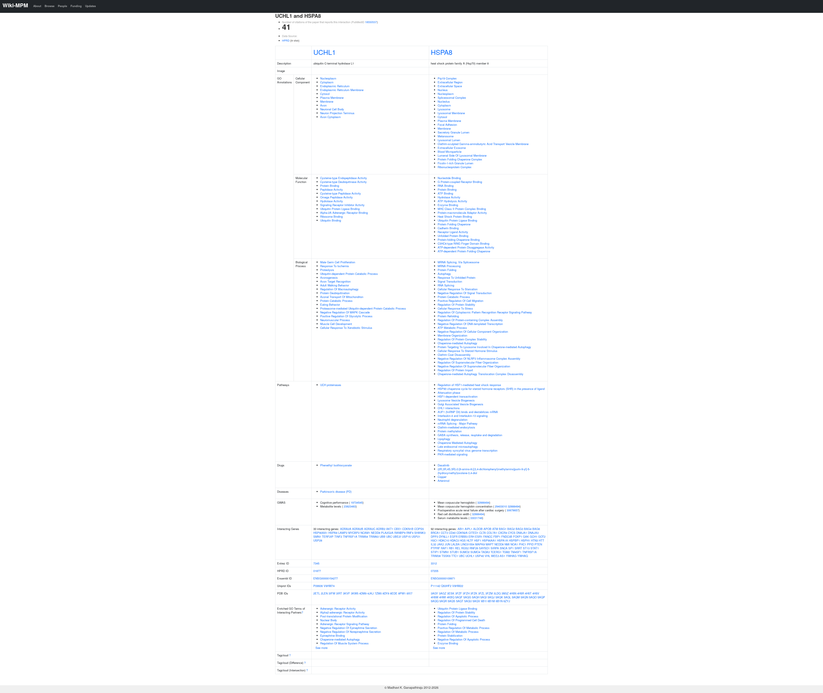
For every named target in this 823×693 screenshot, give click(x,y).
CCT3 (444, 533)
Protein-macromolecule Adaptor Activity (462, 213)
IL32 (433, 544)
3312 (434, 563)
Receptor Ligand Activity (453, 232)
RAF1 (444, 548)
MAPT (490, 544)
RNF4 (409, 533)
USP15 (406, 536)
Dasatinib (443, 465)
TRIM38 (436, 556)
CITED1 (473, 533)
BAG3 (519, 529)
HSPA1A (502, 540)
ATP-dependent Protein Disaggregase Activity (466, 247)
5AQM (516, 597)
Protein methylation (450, 431)
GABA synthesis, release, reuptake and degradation (470, 435)
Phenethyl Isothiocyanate (336, 465)
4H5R (520, 593)
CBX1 (397, 529)
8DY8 (386, 593)
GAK (526, 536)
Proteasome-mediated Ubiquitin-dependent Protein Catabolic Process (363, 308)
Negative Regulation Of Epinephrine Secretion (348, 628)
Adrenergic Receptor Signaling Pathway (344, 624)
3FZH (466, 593)
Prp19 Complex (447, 78)
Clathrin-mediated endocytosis (456, 427)
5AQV (476, 601)
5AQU (468, 601)
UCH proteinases (330, 385)
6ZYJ (506, 601)
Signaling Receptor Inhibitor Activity (342, 205)
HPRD (286, 40)
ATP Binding (445, 193)
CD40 (452, 533)
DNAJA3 (533, 533)
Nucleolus (444, 101)
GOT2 (541, 536)
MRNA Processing (449, 266)
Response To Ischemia (334, 266)
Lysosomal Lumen (449, 140)
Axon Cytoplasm (330, 117)
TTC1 (454, 556)
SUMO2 (465, 552)
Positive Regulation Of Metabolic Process (464, 628)
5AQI (483, 597)
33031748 (476, 518)
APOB (487, 529)
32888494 (483, 502)
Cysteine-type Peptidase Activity (340, 193)
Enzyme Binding (448, 205)
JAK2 (440, 544)
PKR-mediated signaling (452, 454)
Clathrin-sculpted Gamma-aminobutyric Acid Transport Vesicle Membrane (483, 144)
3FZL (481, 593)
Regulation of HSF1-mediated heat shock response (469, 385)
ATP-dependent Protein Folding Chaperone (464, 251)
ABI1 (461, 529)
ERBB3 (463, 536)
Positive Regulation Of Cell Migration (460, 301)
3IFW (332, 593)
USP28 (317, 540)
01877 (317, 571)
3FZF (458, 593)
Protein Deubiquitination (335, 293)
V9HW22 (457, 586)
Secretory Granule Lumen (453, 132)
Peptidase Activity (331, 189)
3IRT (339, 593)
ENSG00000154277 (325, 578)
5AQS (451, 601)
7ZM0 (378, 593)
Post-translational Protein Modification (343, 616)
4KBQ (450, 597)
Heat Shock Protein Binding (455, 216)
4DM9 (362, 593)
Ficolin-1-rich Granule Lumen (455, 163)
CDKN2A (462, 533)
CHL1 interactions (449, 408)
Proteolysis (327, 270)
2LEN (324, 593)
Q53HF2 (446, 586)
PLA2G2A (387, 533)
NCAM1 (365, 533)
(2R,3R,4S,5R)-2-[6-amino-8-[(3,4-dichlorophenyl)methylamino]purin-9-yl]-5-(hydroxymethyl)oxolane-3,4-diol (484, 471)
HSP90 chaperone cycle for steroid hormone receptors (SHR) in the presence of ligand (491, 389)
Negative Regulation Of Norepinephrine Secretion (350, 632)
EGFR (454, 536)
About (37, 6)
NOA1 (514, 544)
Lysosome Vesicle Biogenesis (456, 400)
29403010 (501, 506)
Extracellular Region (450, 82)
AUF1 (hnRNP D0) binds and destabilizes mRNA (468, 412)
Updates (90, 6)
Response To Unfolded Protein (456, 277)
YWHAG (511, 556)
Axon (323, 105)
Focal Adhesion (447, 125)
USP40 (479, 556)
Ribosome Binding (331, 216)
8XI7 (409, 593)
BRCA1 (435, 533)
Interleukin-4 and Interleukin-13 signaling (463, 416)
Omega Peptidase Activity (336, 197)
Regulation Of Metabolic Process (458, 632)
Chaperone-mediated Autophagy (457, 343)
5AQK (499, 597)
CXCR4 (502, 533)
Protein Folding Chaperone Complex (460, 159)
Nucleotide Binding (449, 178)
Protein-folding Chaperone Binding (459, 240)
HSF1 (477, 540)
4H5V (535, 593)
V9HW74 (329, 586)
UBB (382, 536)
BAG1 (502, 529)
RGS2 (465, 548)
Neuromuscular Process (335, 320)
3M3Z (505, 593)
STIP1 (435, 552)
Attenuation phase (449, 393)
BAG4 (528, 529)
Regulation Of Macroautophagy (339, 289)
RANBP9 (399, 533)
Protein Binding (329, 186)
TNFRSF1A (350, 536)
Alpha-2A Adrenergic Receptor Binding (344, 213)
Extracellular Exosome (452, 148)
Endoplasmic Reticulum (335, 86)
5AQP (541, 597)
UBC (389, 536)
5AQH (475, 597)
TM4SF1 (516, 552)
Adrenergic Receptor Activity (338, 608)
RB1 (451, 548)
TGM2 (506, 552)
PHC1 (522, 544)
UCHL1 (324, 52)
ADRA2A (345, 529)
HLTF (470, 540)
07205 (434, 571)
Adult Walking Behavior (334, 285)
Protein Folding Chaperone (454, 224)
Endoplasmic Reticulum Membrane (341, 90)
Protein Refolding (448, 316)
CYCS (511, 533)
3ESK (450, 593)
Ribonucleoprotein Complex (455, 167)
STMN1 (444, 552)
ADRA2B (357, 529)
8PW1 (402, 593)
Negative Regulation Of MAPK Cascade (345, 312)
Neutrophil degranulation (452, 420)
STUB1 (454, 552)
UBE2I (397, 536)
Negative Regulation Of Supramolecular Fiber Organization (474, 366)
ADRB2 (380, 529)
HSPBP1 (514, 540)
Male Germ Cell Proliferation (337, 262)
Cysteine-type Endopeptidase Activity (343, 178)
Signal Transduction (450, 281)
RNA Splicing (446, 285)
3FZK (473, 593)
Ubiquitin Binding (330, 220)
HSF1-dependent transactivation (458, 396)
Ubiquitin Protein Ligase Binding (340, 209)
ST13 (526, 548)
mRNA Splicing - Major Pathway (458, 423)
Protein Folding (447, 270)
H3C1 (434, 540)
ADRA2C (369, 529)
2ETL (316, 593)
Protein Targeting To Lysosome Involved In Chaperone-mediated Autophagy (484, 347)
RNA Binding (446, 186)
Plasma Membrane (332, 98)
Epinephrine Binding (332, 635)
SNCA (504, 548)
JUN (447, 544)
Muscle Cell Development (336, 324)
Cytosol (325, 94)
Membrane (326, 101)
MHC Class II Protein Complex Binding (462, 209)
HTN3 (534, 540)
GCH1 (533, 536)
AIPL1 (468, 529)
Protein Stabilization (450, 635)
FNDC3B (506, 536)
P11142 (435, 586)
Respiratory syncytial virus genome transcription (467, 450)
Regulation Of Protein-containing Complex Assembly (470, 320)
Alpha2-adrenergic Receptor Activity (342, 612)
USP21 (416, 536)
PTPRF (435, 548)
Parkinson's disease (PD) (335, 491)
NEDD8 (375, 533)
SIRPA (495, 548)
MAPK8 (480, 544)
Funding (76, 6)
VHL (487, 556)
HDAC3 (454, 540)
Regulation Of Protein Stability (456, 304)
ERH (471, 536)
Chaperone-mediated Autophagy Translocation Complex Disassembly (480, 374)
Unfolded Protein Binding (453, 236)
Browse (49, 6)
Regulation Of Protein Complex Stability (462, 339)
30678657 (513, 510)
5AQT (459, 601)
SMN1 (317, 536)
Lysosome (444, 109)
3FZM (489, 593)
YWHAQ (522, 556)
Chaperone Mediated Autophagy (457, 443)
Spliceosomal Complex (452, 98)
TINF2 (338, 536)
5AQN (524, 597)
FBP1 (496, 536)
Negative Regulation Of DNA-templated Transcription (470, 324)
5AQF (459, 597)
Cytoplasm (326, 82)
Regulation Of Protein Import (455, 370)
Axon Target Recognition (335, 281)
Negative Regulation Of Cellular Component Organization (473, 331)
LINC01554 (467, 544)
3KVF (346, 593)
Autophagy (444, 274)
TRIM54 (363, 536)
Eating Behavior (330, 304)
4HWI (442, 597)
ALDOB (478, 529)
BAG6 (536, 529)
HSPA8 (441, 52)
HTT (541, 540)
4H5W (434, 597)
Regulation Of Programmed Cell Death (461, 620)
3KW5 (354, 593)
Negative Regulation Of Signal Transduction (465, 293)
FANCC (488, 536)
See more (321, 648)
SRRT (518, 548)
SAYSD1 (484, 548)
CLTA (482, 533)
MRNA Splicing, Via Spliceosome (458, 262)
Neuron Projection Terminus (337, 113)
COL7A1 (492, 533)
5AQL (507, 597)
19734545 (357, 502)
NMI (507, 544)
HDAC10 (444, 540)
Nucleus (443, 90)
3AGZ (442, 593)
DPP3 (434, 536)
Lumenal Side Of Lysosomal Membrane (462, 155)
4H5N (512, 593)
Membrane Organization (452, 335)
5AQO (533, 597)
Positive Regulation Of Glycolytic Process (346, 316)
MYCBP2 (354, 533)
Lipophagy (444, 439)
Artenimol (443, 481)
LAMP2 (342, 533)
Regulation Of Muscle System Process (344, 643)
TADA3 (485, 552)
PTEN (538, 544)
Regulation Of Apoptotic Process (458, 616)
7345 (316, 563)
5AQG (467, 597)
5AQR (443, 601)
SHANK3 (419, 533)
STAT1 (534, 548)
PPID (530, 544)
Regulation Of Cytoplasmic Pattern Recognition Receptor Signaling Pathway (485, 312)
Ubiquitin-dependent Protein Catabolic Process (349, 274)
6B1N (499, 601)
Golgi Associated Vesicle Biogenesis (460, 404)
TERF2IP (327, 536)
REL (457, 548)
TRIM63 (374, 536)
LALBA (455, 544)
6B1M (491, 601)
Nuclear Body (328, 620)
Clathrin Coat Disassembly (454, 355)
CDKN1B (407, 529)
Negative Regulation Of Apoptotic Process (464, 639)
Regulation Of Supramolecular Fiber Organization (468, 362)
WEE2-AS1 (498, 556)
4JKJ (370, 593)
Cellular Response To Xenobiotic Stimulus (346, 328)
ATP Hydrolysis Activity (452, 201)
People (62, 6)
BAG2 (511, 529)
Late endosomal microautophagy (458, 447)
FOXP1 (517, 536)
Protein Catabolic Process (336, 301)
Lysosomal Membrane (451, 113)
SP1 (511, 548)
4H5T (528, 593)
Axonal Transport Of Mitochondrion (341, 297)
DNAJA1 (521, 533)
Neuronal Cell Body (332, 109)
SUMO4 (475, 552)
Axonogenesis (329, 277)
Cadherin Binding (448, 228)
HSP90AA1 (320, 533)
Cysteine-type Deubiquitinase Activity (343, 182)
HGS (463, 540)
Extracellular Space (450, 86)
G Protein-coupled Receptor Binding (460, 182)
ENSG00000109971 (443, 578)
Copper (442, 477)
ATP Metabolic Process (452, 328)
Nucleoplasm (328, 78)
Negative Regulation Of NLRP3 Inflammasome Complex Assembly (479, 358)
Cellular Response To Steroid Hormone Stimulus (467, 351)
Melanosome (446, 136)
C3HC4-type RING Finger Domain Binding (463, 243)
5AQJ (491, 597)
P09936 (318, 586)
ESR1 (478, 536)
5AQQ (435, 601)
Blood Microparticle (449, 152)
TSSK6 (446, 556)
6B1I (484, 601)
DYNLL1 (444, 536)
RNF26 (474, 548)
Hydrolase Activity (331, 201)
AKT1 (389, 529)
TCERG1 (496, 552)
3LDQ (497, 593)
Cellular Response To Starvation (458, 289)
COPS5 (419, 529)
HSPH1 (525, 540)
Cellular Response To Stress (455, 308)
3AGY (434, 593)
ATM (495, 529)
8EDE (393, 593)
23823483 (350, 506)
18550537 (371, 22)
